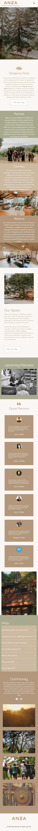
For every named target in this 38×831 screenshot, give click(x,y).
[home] (10, 3)
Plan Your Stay (19, 102)
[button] (34, 3)
